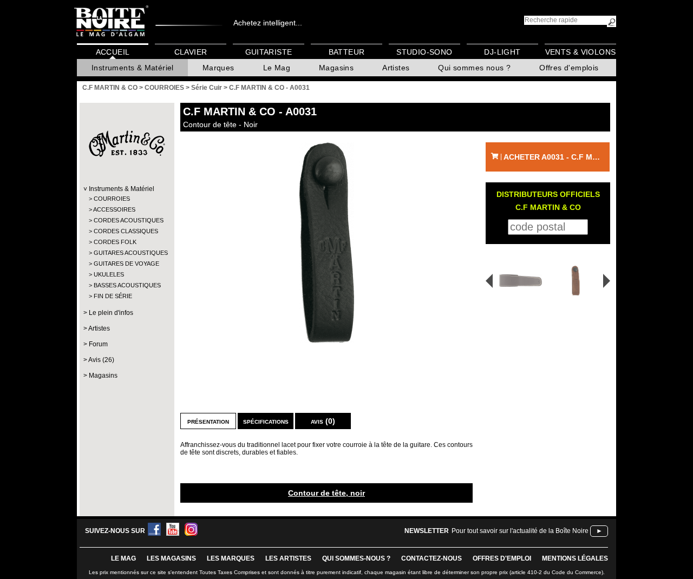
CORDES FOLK (115, 242)
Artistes (395, 67)
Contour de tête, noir (326, 493)
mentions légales (575, 558)
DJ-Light (502, 52)
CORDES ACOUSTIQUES (126, 220)
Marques (218, 67)
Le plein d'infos (111, 313)
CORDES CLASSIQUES (126, 231)
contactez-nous (431, 558)
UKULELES (109, 274)
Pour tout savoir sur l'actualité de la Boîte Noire (520, 531)
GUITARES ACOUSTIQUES (126, 252)
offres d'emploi (502, 558)
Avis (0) (323, 421)
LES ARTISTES (288, 558)
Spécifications (266, 421)
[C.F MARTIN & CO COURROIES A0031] (326, 242)
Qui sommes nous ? (474, 67)
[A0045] (517, 280)
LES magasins (171, 558)
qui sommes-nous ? (356, 558)
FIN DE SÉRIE (113, 296)
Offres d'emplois (568, 67)
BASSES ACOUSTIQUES (126, 285)
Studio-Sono (424, 52)
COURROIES (112, 198)
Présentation (208, 421)
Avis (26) (101, 360)
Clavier (190, 52)
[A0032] (577, 280)
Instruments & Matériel (132, 67)
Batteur (347, 52)
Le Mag (276, 67)
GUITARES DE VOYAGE (126, 263)
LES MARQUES (230, 558)
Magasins (336, 67)
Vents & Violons (580, 52)
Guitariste (268, 52)
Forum (98, 344)
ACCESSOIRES (114, 209)
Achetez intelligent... (267, 22)
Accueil (113, 52)
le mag (123, 558)
